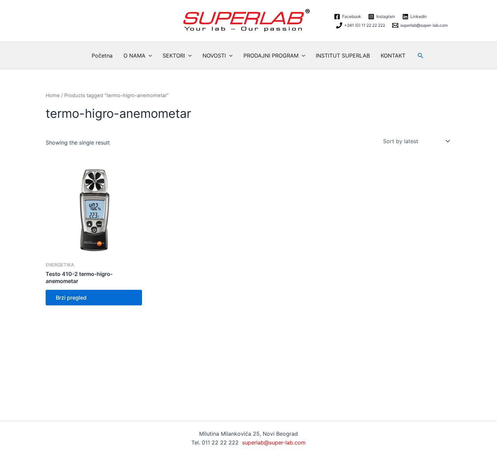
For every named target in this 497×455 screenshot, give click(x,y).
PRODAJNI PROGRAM (271, 55)
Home (53, 95)
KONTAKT (393, 55)
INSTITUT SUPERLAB (343, 55)
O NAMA (134, 55)
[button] (148, 55)
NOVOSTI (214, 55)
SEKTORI (174, 55)
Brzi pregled (71, 297)
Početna (102, 55)
